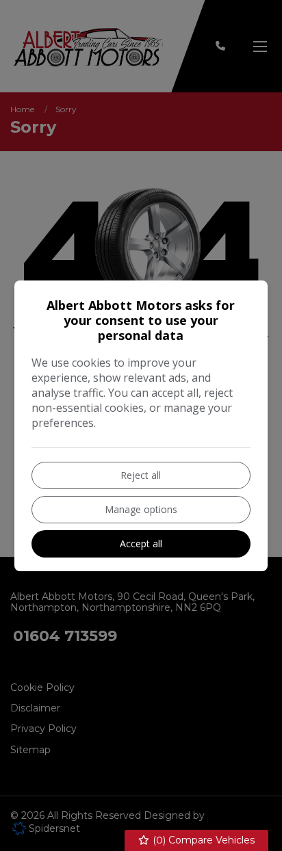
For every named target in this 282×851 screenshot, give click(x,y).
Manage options (141, 509)
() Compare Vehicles (202, 840)
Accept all (141, 543)
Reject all (140, 475)
